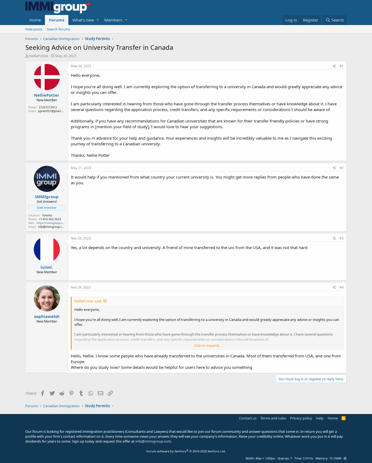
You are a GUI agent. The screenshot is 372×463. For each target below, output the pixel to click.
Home (35, 20)
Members (113, 20)
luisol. (47, 267)
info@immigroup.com (153, 441)
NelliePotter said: (88, 301)
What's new (83, 20)
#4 (342, 287)
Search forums (58, 29)
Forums (56, 20)
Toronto (47, 215)
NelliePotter (38, 55)
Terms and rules (273, 418)
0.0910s (308, 458)
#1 (342, 66)
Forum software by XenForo (186, 451)
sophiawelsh (47, 316)
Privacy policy (301, 418)
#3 (342, 238)
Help (320, 418)
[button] (97, 20)
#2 (342, 167)
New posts (33, 29)
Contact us (248, 418)
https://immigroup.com (51, 223)
